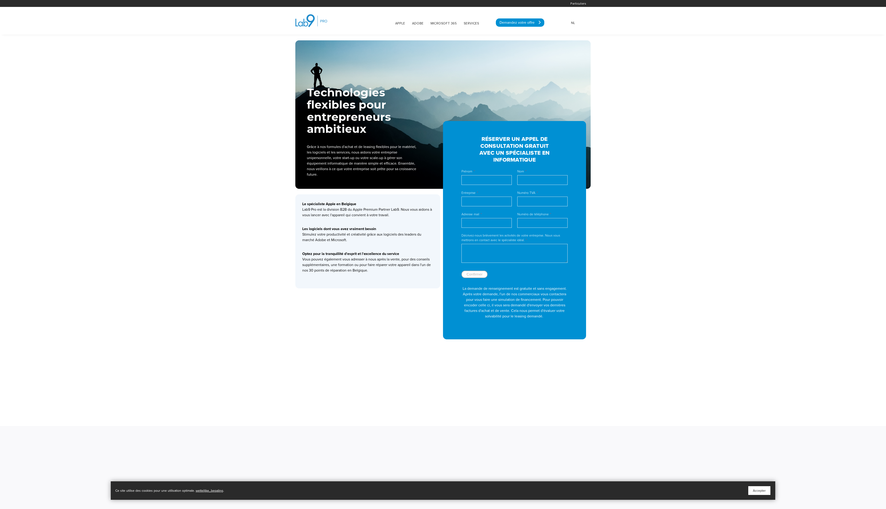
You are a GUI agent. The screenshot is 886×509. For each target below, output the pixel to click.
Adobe (418, 23)
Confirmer (474, 274)
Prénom (466, 171)
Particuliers (578, 4)
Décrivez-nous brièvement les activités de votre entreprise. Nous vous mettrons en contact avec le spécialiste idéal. (510, 238)
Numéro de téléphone (533, 214)
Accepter (759, 491)
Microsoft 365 (444, 23)
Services (471, 23)
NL (573, 23)
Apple (400, 23)
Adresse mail (470, 214)
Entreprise (468, 193)
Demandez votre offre (519, 22)
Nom (520, 171)
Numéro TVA (526, 193)
